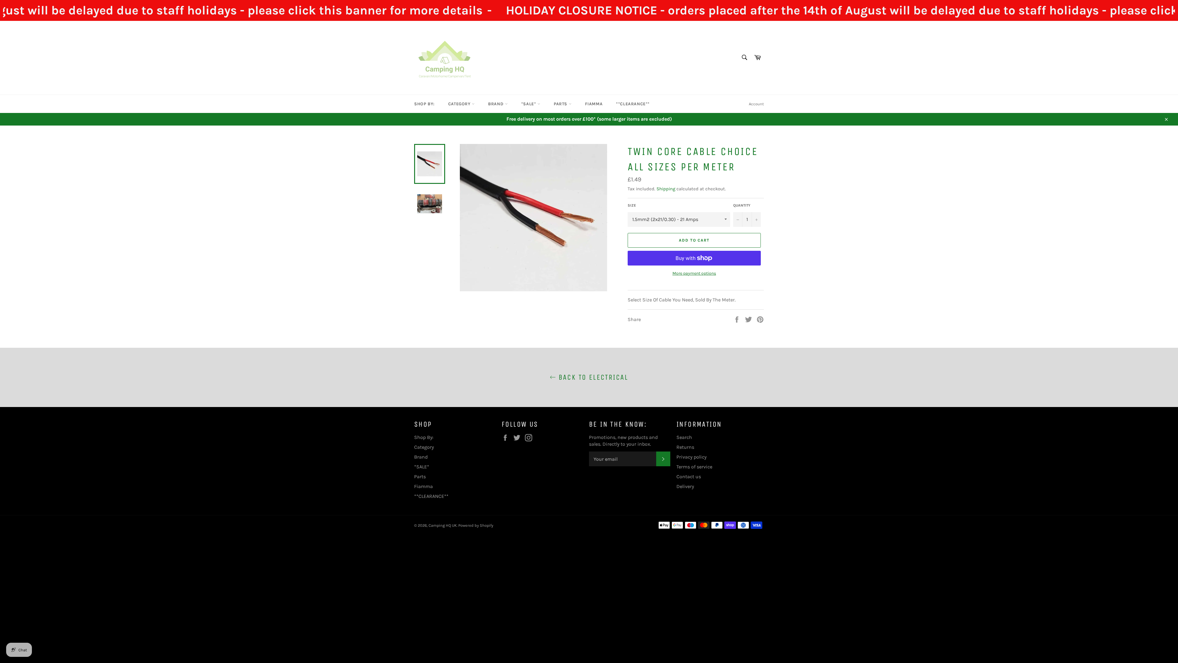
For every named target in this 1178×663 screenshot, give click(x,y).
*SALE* (529, 104)
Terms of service (694, 467)
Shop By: (424, 104)
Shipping (665, 189)
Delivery (685, 486)
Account (756, 104)
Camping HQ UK (443, 525)
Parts (561, 104)
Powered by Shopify (475, 525)
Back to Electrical (592, 377)
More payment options (694, 273)
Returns (685, 447)
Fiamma (594, 104)
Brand (496, 104)
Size (632, 205)
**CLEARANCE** (633, 104)
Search (684, 437)
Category (460, 104)
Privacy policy (691, 457)
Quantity (741, 205)
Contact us (688, 476)
